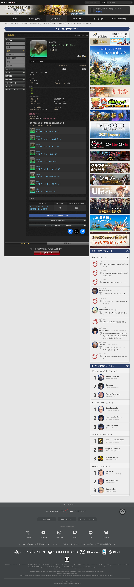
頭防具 (38, 129)
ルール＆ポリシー (89, 544)
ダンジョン (33, 207)
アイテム (8, 40)
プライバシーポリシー (54, 544)
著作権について (41, 544)
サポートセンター (68, 544)
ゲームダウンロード (87, 519)
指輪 (37, 189)
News (29, 537)
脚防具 (38, 151)
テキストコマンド (11, 90)
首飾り (38, 174)
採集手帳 (8, 79)
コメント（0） (25, 243)
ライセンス (79, 544)
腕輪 (37, 181)
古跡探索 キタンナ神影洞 (38, 209)
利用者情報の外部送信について (106, 544)
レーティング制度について (27, 544)
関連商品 (46, 519)
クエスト (8, 72)
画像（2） (67, 243)
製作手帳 (8, 76)
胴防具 (38, 137)
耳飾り (38, 166)
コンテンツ (9, 69)
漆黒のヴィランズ (43, 207)
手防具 (38, 144)
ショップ (8, 86)
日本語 (112, 2)
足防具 (38, 159)
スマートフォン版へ (68, 505)
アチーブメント (10, 83)
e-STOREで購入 (67, 519)
